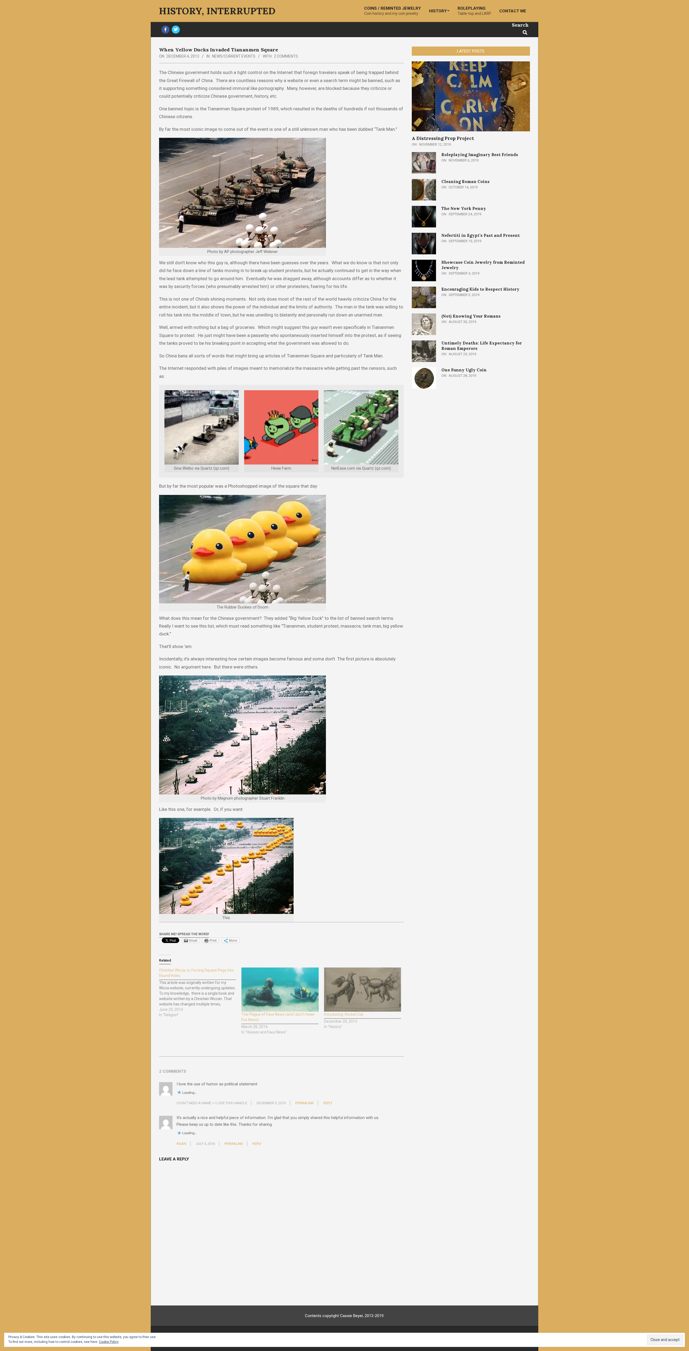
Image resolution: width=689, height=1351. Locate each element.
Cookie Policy (109, 1342)
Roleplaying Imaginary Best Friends (479, 154)
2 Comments (286, 56)
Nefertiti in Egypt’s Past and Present (480, 235)
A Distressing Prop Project (443, 138)
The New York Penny (463, 208)
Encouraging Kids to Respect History (480, 289)
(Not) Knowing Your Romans (471, 316)
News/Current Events (233, 56)
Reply (327, 1103)
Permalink (304, 1103)
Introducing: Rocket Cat (343, 1014)
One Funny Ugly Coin (464, 369)
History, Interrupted (217, 11)
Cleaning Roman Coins (465, 181)
